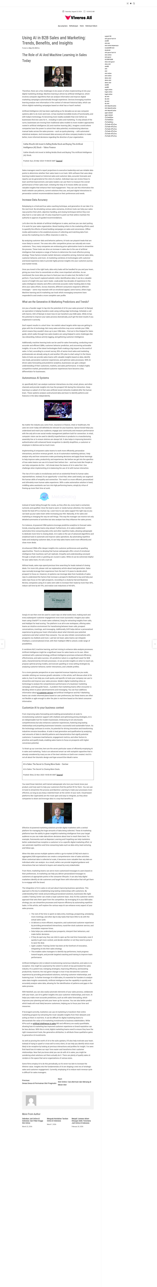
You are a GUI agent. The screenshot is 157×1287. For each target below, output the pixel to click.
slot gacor (108, 57)
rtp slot (107, 96)
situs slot (108, 64)
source (59, 161)
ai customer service (45, 693)
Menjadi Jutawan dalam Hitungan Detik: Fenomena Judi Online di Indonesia (81, 1121)
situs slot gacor (110, 62)
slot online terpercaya (111, 45)
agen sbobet (109, 113)
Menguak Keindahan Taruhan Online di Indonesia (57, 1120)
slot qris (107, 43)
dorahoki (107, 50)
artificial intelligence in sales (44, 1023)
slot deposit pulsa (110, 106)
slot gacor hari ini (110, 38)
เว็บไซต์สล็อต (109, 117)
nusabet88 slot (109, 48)
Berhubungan (73, 26)
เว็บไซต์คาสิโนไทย (111, 124)
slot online (108, 55)
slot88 (107, 41)
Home (82, 26)
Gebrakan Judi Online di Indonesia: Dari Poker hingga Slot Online (32, 1121)
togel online (108, 89)
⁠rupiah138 (108, 36)
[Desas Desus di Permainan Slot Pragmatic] (2, 644)
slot (106, 69)
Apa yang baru (62, 26)
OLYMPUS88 (109, 59)
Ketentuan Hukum (91, 26)
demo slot (108, 78)
